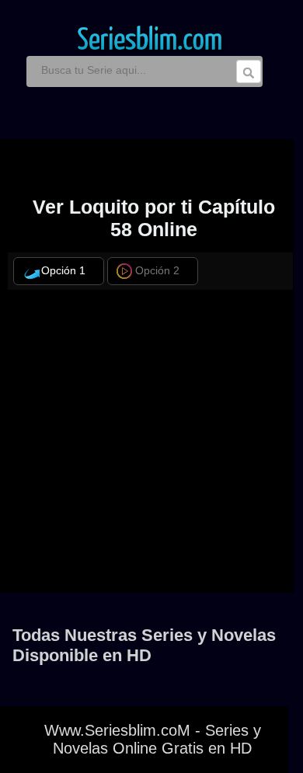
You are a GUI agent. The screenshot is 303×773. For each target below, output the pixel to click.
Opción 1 (63, 271)
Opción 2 (157, 271)
